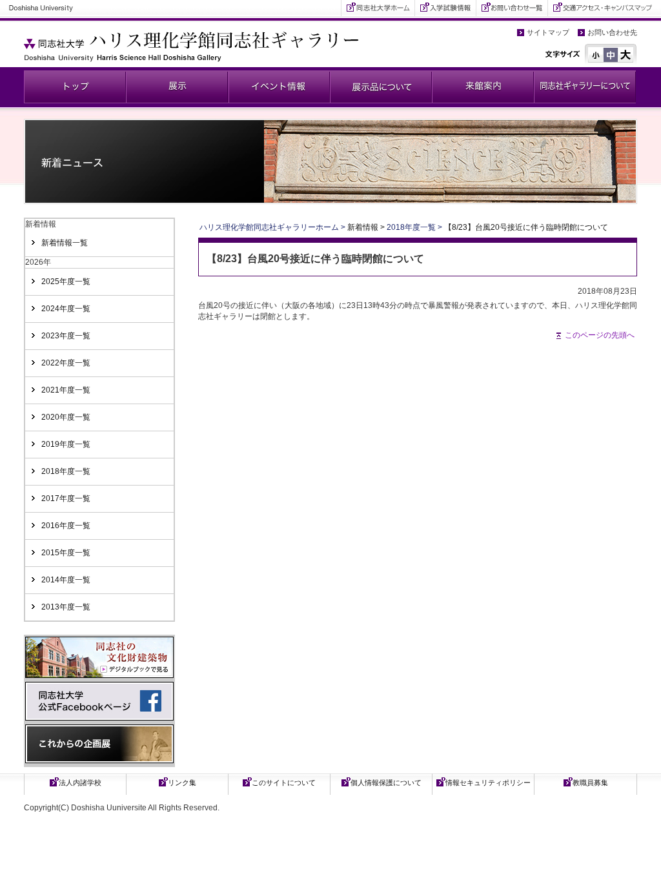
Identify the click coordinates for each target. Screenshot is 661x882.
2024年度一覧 (65, 308)
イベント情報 (279, 86)
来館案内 (483, 86)
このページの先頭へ (600, 335)
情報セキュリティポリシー (488, 782)
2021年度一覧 (65, 390)
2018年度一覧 (65, 471)
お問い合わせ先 (612, 32)
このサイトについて (284, 782)
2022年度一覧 (65, 362)
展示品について (381, 86)
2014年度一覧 (65, 579)
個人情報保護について (386, 782)
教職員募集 (590, 782)
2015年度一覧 (65, 552)
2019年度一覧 (65, 444)
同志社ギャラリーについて (585, 86)
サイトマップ (548, 32)
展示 (177, 86)
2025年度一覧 (65, 281)
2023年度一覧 (65, 335)
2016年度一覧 (65, 525)
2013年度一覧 (65, 606)
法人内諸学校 (80, 782)
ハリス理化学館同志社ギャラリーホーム (269, 227)
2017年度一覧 (65, 498)
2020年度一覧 (65, 417)
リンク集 (182, 782)
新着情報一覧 (64, 242)
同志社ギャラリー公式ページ (75, 86)
